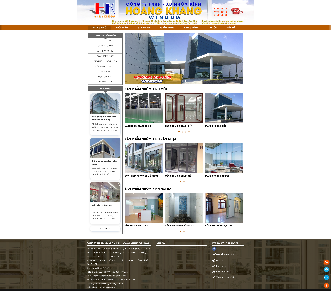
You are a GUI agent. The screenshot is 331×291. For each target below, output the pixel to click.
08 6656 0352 (220, 9)
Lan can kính (105, 41)
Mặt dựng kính (105, 77)
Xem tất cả (105, 229)
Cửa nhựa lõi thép (105, 51)
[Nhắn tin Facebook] (326, 270)
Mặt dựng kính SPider (217, 176)
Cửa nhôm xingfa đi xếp (178, 126)
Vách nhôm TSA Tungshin (138, 126)
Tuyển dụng (167, 28)
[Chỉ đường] (326, 285)
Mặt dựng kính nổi (215, 126)
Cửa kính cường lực (105, 66)
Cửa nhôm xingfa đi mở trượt (141, 176)
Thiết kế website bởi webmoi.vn (101, 287)
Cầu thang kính (105, 46)
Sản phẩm (144, 28)
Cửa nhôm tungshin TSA (105, 61)
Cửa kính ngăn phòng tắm (179, 226)
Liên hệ (231, 28)
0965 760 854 (220, 15)
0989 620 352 (220, 12)
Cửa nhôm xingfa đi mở (178, 176)
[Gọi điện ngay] (326, 262)
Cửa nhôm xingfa (105, 56)
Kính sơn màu (105, 82)
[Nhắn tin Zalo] (326, 278)
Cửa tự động (105, 72)
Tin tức (213, 28)
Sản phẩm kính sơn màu (138, 226)
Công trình (191, 28)
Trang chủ (99, 28)
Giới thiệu (122, 28)
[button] (182, 81)
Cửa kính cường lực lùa (218, 226)
